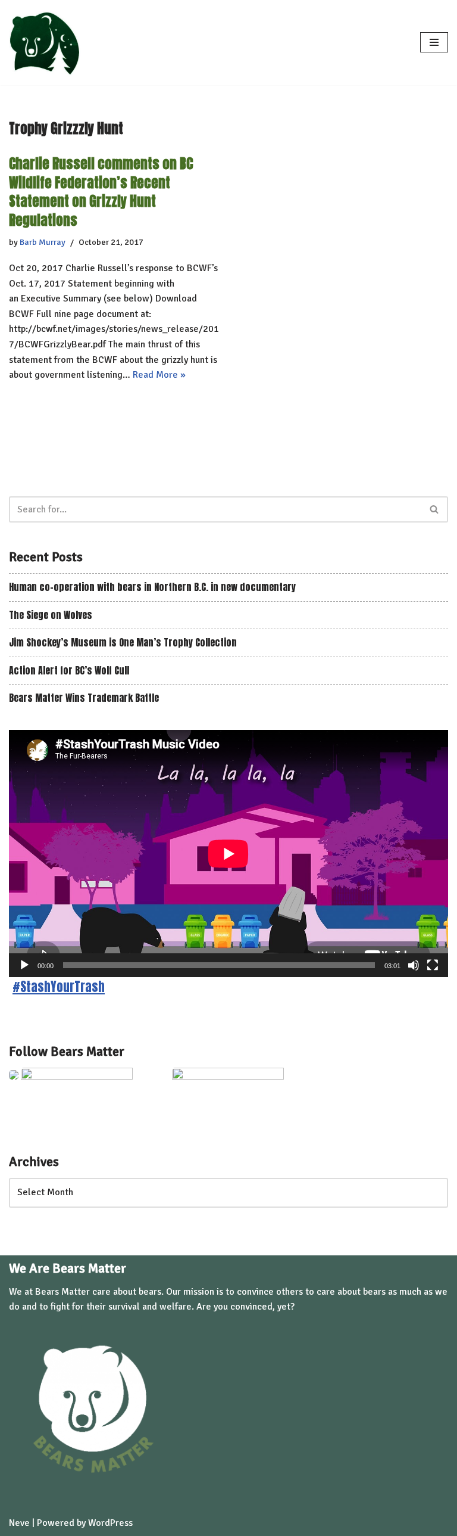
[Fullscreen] (433, 965)
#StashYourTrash (58, 987)
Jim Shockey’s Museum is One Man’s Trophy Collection (123, 642)
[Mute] (414, 965)
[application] (228, 853)
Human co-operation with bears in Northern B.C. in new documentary (152, 587)
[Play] (24, 965)
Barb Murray (42, 242)
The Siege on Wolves (50, 615)
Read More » (159, 375)
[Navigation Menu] (434, 42)
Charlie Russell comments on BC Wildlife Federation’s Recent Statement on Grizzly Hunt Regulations (101, 191)
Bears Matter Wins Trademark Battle (84, 698)
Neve (19, 1523)
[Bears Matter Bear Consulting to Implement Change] (47, 42)
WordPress (110, 1523)
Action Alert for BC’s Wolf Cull (69, 670)
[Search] (434, 509)
